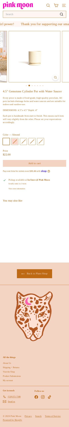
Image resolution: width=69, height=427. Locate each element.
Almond (6, 141)
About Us (7, 363)
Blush (14, 141)
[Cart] (56, 5)
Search (38, 416)
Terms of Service (53, 416)
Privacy (28, 416)
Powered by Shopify (12, 420)
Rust (40, 141)
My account (8, 380)
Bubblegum (23, 141)
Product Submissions (12, 376)
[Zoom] (55, 77)
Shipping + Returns (11, 367)
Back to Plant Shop (37, 273)
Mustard (32, 141)
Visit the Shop (9, 372)
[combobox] (34, 14)
